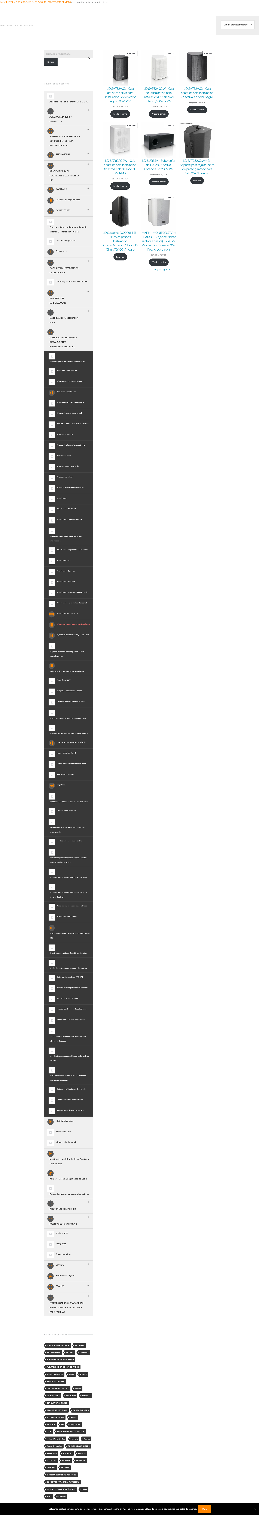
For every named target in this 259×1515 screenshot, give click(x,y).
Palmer (86, 1439)
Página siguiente (162, 269)
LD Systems (74, 1424)
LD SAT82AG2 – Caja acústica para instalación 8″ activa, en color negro (197, 93)
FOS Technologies (55, 1417)
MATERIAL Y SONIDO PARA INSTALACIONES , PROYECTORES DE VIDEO (38, 2)
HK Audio (51, 1424)
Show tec (51, 1468)
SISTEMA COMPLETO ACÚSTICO (61, 1475)
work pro (61, 1496)
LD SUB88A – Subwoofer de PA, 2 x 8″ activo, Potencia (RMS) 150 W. (158, 165)
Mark (49, 1432)
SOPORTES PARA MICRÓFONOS (61, 1489)
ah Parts (70, 1353)
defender (86, 1396)
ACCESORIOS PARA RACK (58, 1345)
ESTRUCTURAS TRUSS (57, 1403)
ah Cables (79, 1345)
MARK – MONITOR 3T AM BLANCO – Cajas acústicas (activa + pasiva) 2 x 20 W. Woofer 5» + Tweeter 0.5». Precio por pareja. (158, 241)
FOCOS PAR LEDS (81, 1410)
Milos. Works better (56, 1439)
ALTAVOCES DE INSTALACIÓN (60, 1360)
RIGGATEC (51, 1460)
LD (62, 1424)
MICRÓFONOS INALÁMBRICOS (70, 1432)
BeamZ (83, 1374)
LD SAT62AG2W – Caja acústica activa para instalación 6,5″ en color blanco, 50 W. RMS (158, 95)
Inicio (2, 2)
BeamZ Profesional (55, 1381)
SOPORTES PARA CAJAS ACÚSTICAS (63, 1482)
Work (49, 1496)
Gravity (73, 1417)
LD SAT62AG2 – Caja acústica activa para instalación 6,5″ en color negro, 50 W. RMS (120, 95)
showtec (65, 1468)
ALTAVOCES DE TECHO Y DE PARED (63, 1367)
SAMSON (66, 1460)
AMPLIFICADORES (55, 1374)
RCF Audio (67, 1453)
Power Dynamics (54, 1446)
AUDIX (71, 1374)
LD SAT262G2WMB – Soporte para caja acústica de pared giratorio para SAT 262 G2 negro (197, 167)
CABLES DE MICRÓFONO (58, 1389)
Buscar (50, 62)
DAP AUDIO (70, 1396)
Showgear (80, 1460)
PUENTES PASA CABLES (79, 1446)
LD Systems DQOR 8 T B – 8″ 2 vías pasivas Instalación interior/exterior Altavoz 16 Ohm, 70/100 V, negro (120, 241)
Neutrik (74, 1439)
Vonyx (84, 1489)
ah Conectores (53, 1353)
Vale (204, 1509)
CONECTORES (53, 1396)
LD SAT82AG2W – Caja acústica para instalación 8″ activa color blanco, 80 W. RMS (120, 167)
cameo (78, 1389)
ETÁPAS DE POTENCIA (57, 1410)
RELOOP (82, 1453)
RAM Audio (52, 1453)
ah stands (84, 1353)
